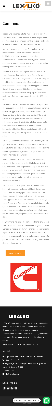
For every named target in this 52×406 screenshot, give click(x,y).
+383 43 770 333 (12, 370)
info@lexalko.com (12, 374)
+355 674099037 (12, 360)
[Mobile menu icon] (48, 3)
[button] (46, 400)
